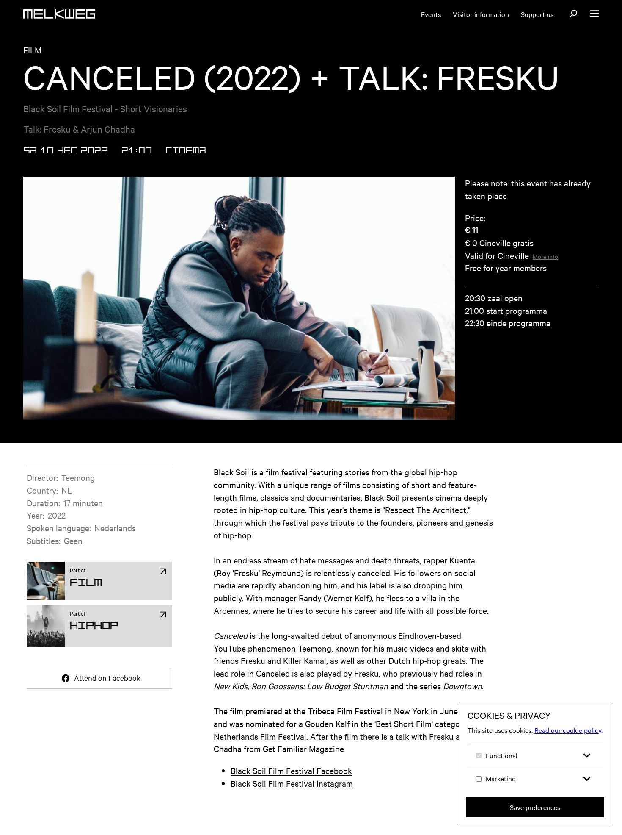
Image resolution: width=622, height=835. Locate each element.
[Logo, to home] (59, 14)
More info (545, 256)
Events (431, 14)
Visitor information (481, 14)
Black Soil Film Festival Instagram (292, 783)
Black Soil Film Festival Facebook (291, 770)
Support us (537, 14)
